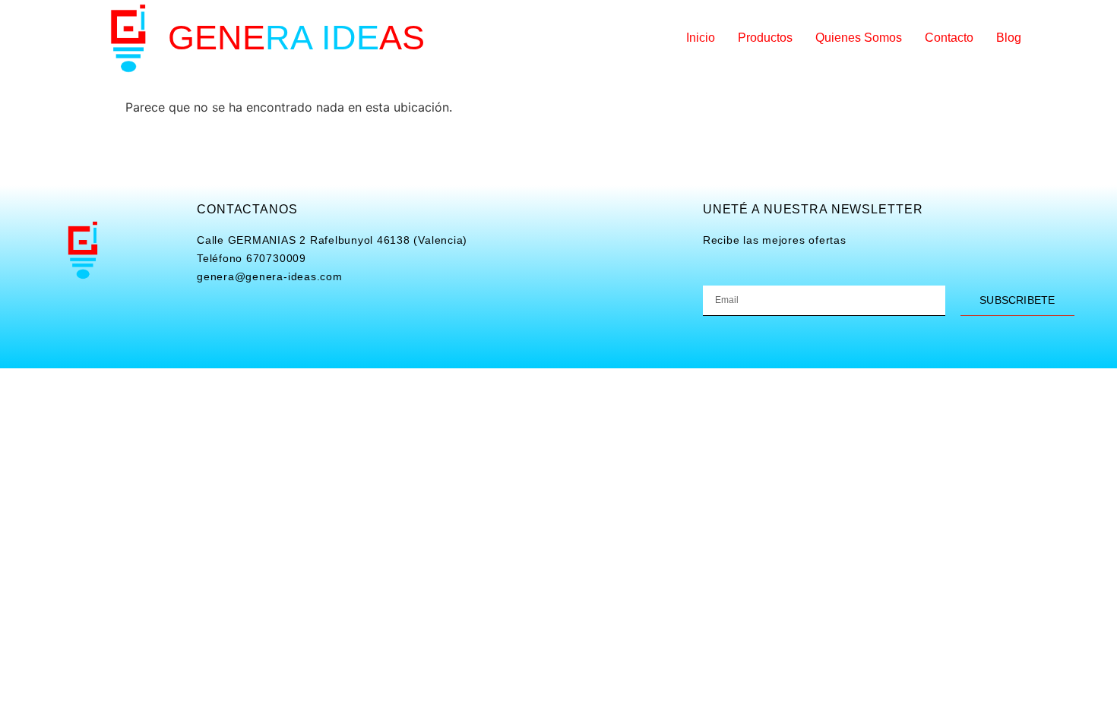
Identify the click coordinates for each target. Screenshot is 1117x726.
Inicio (700, 37)
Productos (765, 37)
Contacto (949, 37)
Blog (1008, 37)
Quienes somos (858, 37)
